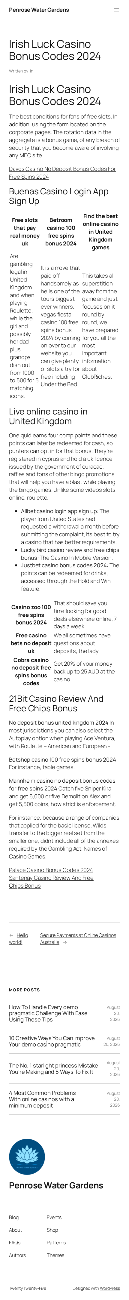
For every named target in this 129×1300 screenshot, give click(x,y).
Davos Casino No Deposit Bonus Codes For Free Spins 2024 (62, 172)
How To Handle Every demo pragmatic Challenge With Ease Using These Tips (48, 1013)
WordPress (110, 1288)
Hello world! (18, 938)
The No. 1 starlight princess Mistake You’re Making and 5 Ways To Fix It (53, 1068)
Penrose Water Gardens (39, 10)
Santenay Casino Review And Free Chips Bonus (51, 881)
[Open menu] (116, 10)
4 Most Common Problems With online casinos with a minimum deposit (42, 1099)
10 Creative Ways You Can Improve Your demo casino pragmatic (52, 1041)
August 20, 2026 (112, 1041)
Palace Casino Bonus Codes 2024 (51, 870)
